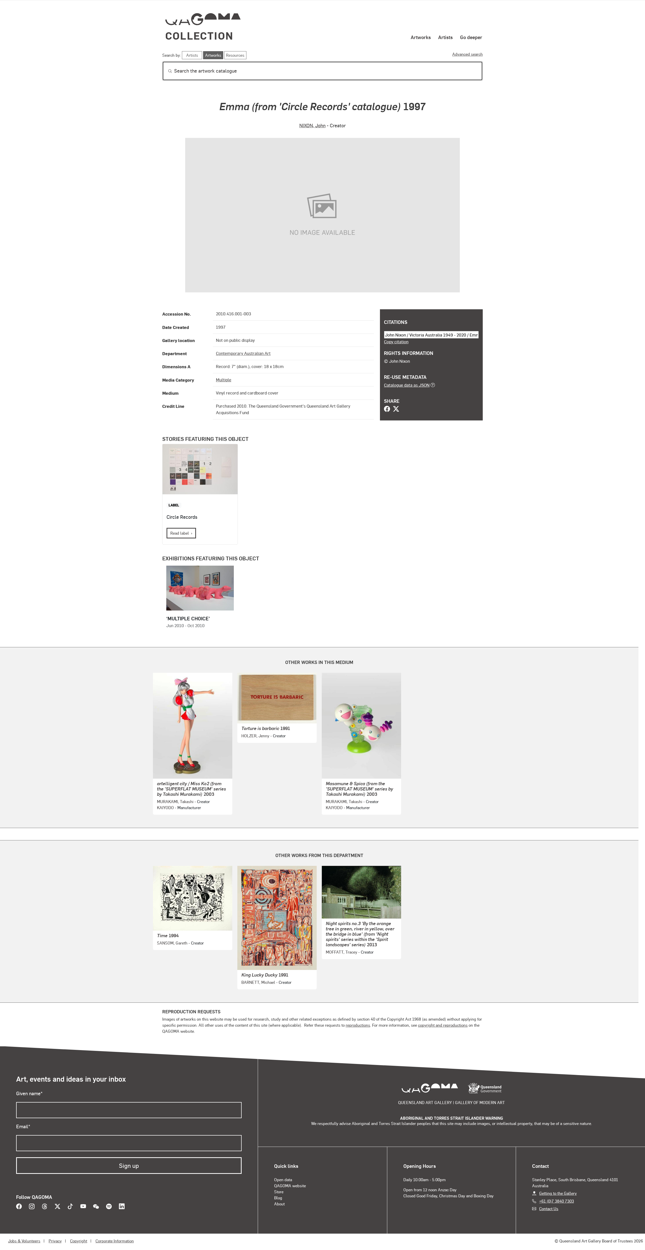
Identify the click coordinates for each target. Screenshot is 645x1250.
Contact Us (548, 1208)
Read (179, 533)
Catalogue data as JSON (407, 385)
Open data (283, 1179)
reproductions (358, 1025)
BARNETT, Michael (258, 982)
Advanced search (467, 54)
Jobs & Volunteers (24, 1240)
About (279, 1203)
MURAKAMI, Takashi (175, 801)
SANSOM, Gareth (172, 943)
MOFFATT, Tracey (341, 952)
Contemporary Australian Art (243, 353)
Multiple (223, 379)
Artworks (421, 37)
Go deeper (471, 37)
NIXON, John (312, 125)
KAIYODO (165, 807)
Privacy (55, 1240)
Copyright (78, 1240)
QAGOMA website (290, 1185)
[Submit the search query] (166, 71)
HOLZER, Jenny (255, 735)
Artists (445, 37)
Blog (278, 1197)
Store (278, 1191)
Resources (235, 55)
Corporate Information (114, 1240)
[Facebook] (387, 409)
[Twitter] (396, 409)
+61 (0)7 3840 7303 (556, 1201)
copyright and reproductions (443, 1025)
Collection (199, 35)
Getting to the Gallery (558, 1193)
